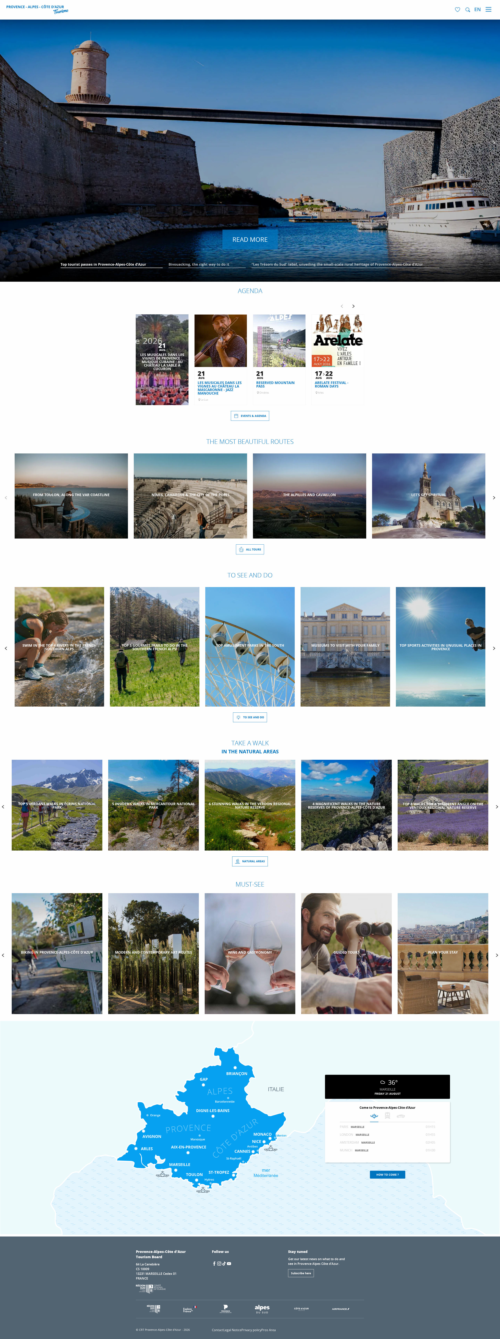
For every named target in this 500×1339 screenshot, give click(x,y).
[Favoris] (458, 10)
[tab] (374, 1116)
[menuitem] (38, 10)
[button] (468, 10)
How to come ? (387, 1175)
